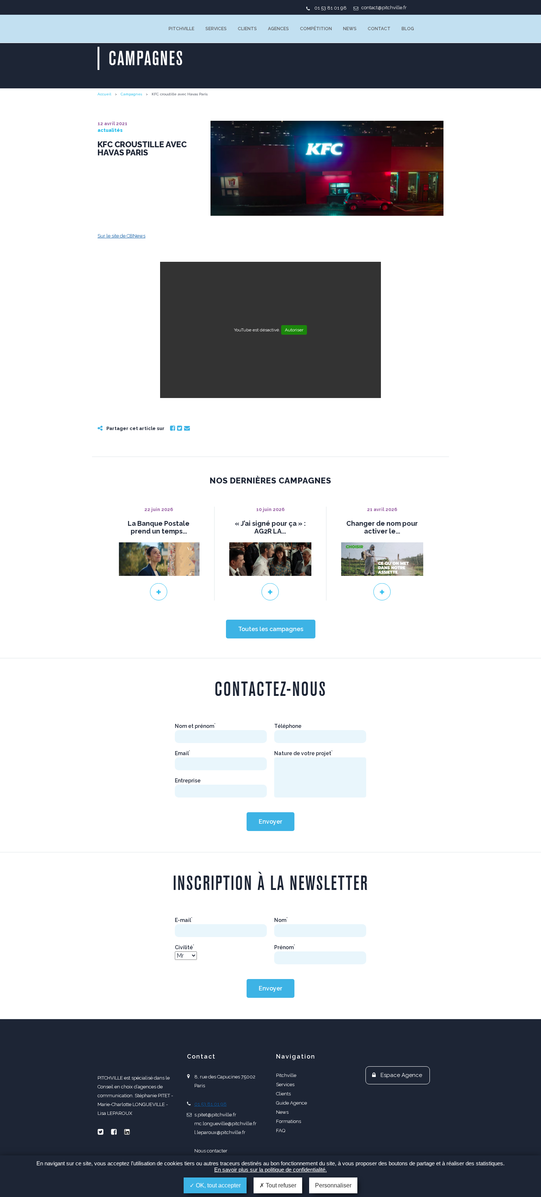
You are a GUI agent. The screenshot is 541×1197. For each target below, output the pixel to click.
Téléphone (287, 726)
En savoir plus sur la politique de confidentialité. (270, 1169)
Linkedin (127, 1132)
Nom (281, 920)
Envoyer (270, 821)
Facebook (172, 428)
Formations (288, 1121)
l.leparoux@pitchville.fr (219, 1132)
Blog (408, 28)
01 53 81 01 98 (330, 8)
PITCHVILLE (128, 28)
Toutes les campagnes (270, 629)
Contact (379, 28)
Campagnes (131, 94)
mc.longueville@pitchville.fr (225, 1123)
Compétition (316, 28)
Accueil (104, 94)
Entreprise (188, 781)
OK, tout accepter (217, 1185)
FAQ (280, 1130)
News (350, 28)
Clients (247, 28)
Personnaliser (333, 1185)
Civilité (184, 947)
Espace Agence (401, 1075)
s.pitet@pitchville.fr (215, 1114)
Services (216, 28)
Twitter (179, 428)
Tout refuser (280, 1185)
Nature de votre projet (303, 753)
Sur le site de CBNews (121, 236)
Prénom (284, 947)
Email (187, 428)
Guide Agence (291, 1103)
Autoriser (294, 329)
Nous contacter (210, 1151)
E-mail (183, 920)
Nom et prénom (195, 726)
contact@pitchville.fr (384, 7)
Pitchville (181, 28)
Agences (278, 28)
